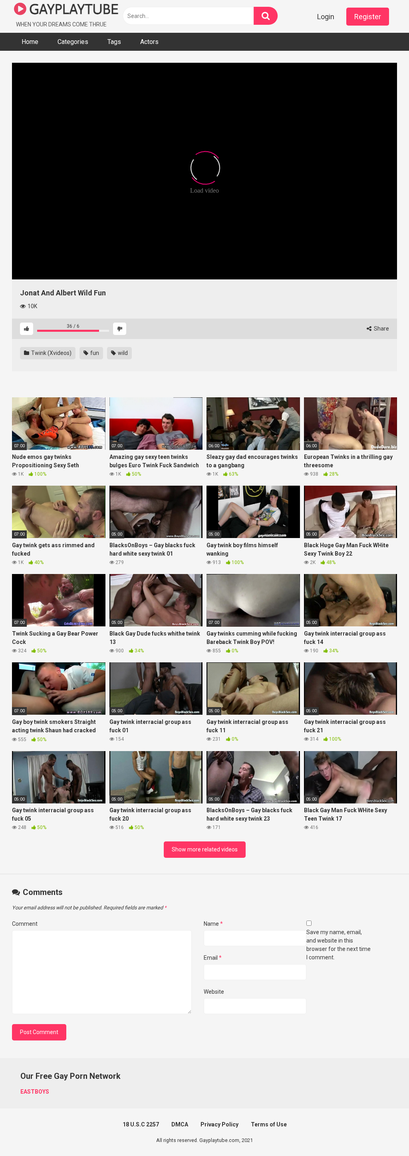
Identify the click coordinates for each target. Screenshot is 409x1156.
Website (214, 992)
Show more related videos (205, 849)
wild (122, 353)
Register (367, 16)
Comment (25, 924)
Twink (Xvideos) (50, 353)
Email (213, 958)
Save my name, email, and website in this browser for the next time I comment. (338, 945)
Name (213, 924)
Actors (149, 42)
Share (381, 328)
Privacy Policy (219, 1124)
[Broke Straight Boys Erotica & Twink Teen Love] (66, 10)
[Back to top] (382, 1132)
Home (30, 42)
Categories (73, 42)
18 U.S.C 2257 (141, 1124)
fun (94, 353)
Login (325, 16)
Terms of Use (269, 1124)
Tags (114, 42)
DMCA (179, 1124)
